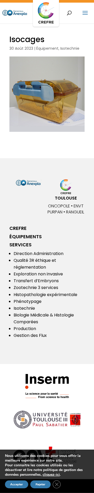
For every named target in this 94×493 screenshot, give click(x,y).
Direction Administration (38, 254)
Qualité (21, 260)
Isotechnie (69, 48)
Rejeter (40, 484)
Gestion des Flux (30, 335)
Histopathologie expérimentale (45, 295)
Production (25, 329)
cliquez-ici (51, 474)
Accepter (16, 484)
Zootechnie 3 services (36, 288)
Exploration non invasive (38, 274)
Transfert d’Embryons (36, 281)
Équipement (47, 48)
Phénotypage (28, 301)
